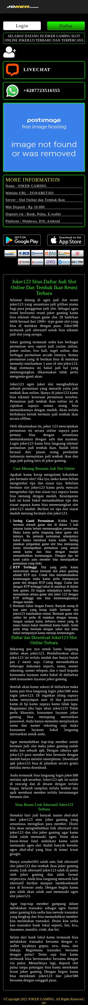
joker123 (26, 819)
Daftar (66, 25)
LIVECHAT (36, 69)
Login (22, 25)
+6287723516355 (41, 90)
